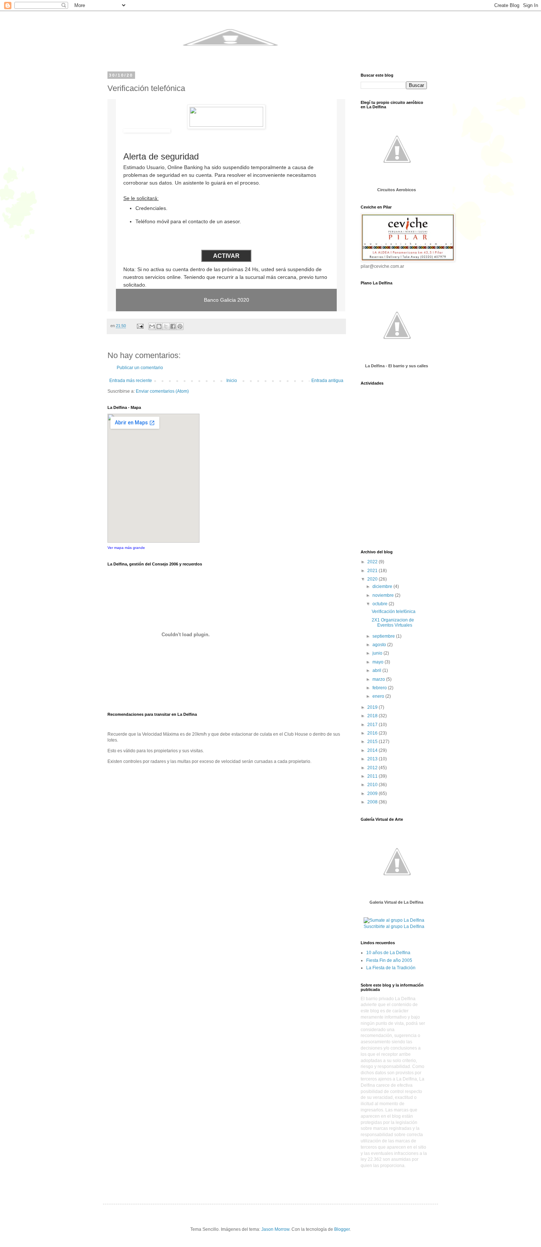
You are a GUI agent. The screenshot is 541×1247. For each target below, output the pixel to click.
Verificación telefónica (394, 611)
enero (378, 696)
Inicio (231, 380)
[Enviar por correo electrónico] (152, 326)
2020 (373, 579)
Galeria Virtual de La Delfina (396, 902)
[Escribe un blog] (159, 326)
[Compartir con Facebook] (173, 326)
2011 (373, 776)
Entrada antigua (327, 380)
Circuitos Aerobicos (396, 190)
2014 (373, 750)
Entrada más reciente (130, 380)
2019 (373, 707)
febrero (380, 687)
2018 (373, 715)
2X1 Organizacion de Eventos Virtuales (393, 622)
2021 (373, 570)
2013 (373, 758)
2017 (373, 724)
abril (377, 670)
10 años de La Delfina (388, 952)
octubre (380, 603)
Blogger (342, 1229)
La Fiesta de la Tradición (391, 967)
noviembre (383, 595)
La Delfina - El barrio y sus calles (396, 366)
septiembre (384, 636)
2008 (373, 802)
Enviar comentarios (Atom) (162, 391)
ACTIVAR (226, 256)
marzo (379, 679)
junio (377, 653)
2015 (373, 741)
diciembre (382, 586)
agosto (379, 644)
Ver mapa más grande (126, 548)
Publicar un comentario (140, 367)
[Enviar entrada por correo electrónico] (140, 325)
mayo (378, 662)
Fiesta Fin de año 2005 (389, 960)
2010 (373, 784)
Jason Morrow (275, 1229)
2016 (373, 733)
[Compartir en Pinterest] (180, 326)
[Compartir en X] (166, 326)
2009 (373, 793)
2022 (373, 561)
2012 (373, 767)
